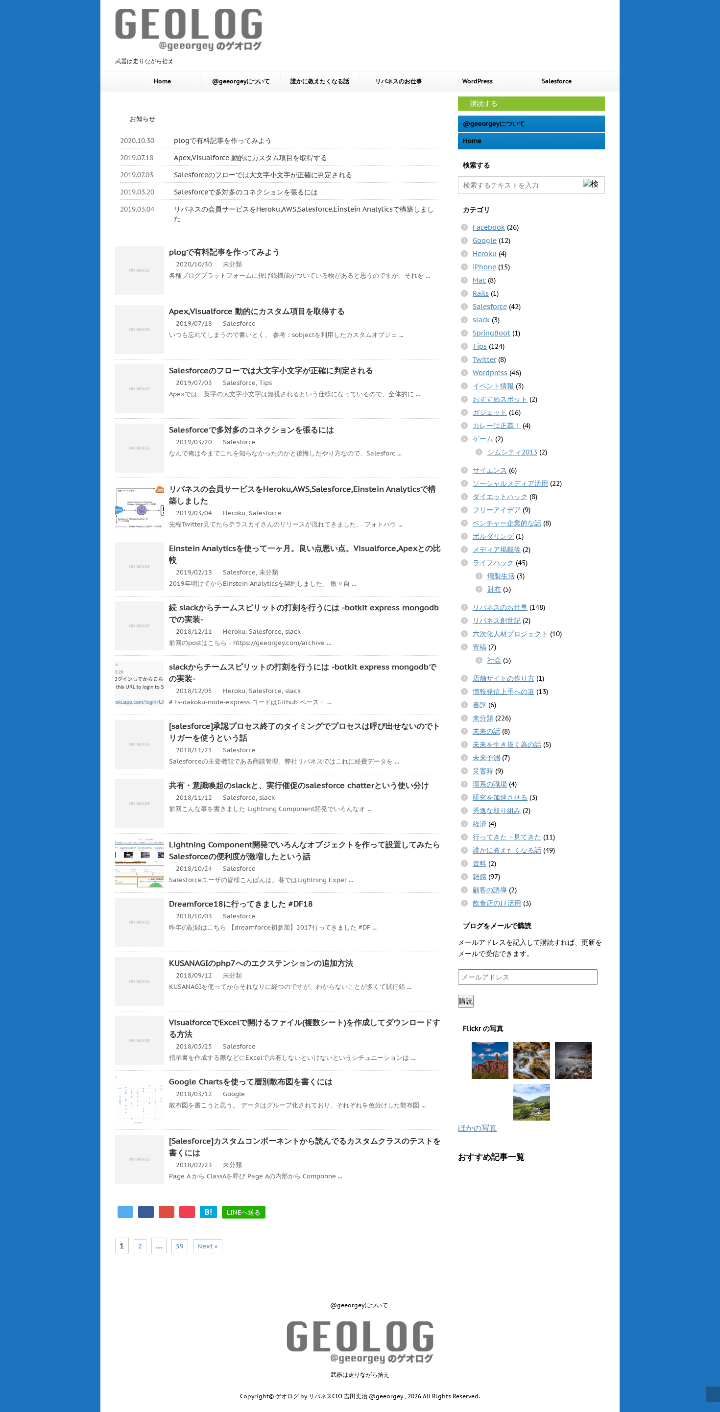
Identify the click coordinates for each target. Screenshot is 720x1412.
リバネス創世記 (497, 620)
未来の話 (486, 731)
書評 (479, 704)
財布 (494, 589)
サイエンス (490, 470)
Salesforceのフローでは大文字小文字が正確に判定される (263, 174)
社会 (494, 660)
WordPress (477, 81)
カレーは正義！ (497, 425)
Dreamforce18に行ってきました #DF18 (241, 904)
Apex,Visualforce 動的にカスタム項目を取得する (250, 157)
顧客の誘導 (490, 889)
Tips (265, 383)
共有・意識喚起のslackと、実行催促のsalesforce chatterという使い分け (299, 785)
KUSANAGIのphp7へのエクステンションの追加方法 (261, 963)
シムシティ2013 (512, 452)
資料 (479, 863)
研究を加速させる (500, 797)
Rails (481, 293)
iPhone (484, 267)
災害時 (483, 770)
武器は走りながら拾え (360, 1374)
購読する (483, 103)
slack (293, 631)
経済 (479, 823)
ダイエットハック (500, 496)
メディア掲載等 (497, 549)
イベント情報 (493, 386)
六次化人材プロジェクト (510, 633)
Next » (207, 1246)
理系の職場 (490, 784)
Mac (479, 280)
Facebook (489, 227)
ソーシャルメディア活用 (510, 483)
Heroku (234, 513)
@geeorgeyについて (241, 81)
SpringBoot (491, 333)
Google (234, 1094)
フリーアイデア (497, 509)
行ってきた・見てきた (507, 837)
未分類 (232, 264)
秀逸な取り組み (497, 810)
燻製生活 (501, 576)
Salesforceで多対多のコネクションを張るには (246, 192)
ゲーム (483, 438)
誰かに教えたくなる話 (319, 81)
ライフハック (493, 562)
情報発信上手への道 (503, 691)
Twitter (484, 359)
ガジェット (490, 412)
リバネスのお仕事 (398, 81)
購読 (466, 1001)
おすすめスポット (500, 399)
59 (180, 1246)
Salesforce (557, 81)
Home (162, 81)
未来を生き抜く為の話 (507, 744)
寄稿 (479, 647)
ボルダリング (493, 536)
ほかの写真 (477, 1128)
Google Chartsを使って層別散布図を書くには (251, 1081)
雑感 (479, 876)
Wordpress (490, 372)
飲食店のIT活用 (497, 903)
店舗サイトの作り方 (503, 678)
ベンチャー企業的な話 (507, 523)
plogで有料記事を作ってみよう (223, 140)
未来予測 (486, 757)
